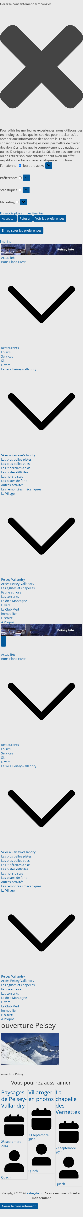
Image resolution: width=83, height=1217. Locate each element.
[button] (41, 67)
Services (7, 356)
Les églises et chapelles (18, 588)
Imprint (5, 241)
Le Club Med (10, 609)
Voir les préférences (49, 218)
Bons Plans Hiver (13, 262)
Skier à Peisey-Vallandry (18, 455)
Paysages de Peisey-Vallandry (14, 1099)
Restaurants (10, 348)
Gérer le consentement (19, 1206)
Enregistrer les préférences (22, 230)
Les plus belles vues (15, 464)
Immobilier (9, 614)
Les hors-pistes (12, 476)
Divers (5, 365)
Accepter (8, 218)
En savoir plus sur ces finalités (22, 213)
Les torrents (10, 596)
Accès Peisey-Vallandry (17, 584)
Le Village (8, 493)
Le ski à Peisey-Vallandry (18, 369)
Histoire (7, 618)
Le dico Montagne (14, 601)
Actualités (8, 257)
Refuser (25, 218)
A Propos (7, 622)
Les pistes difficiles (14, 472)
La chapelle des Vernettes (68, 1102)
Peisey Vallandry (13, 579)
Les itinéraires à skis (15, 468)
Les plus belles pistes (16, 459)
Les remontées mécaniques (21, 489)
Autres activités (12, 485)
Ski (3, 361)
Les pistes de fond (14, 481)
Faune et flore (11, 592)
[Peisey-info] (41, 246)
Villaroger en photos (41, 1096)
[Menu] (3, 641)
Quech (6, 1177)
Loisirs (6, 352)
